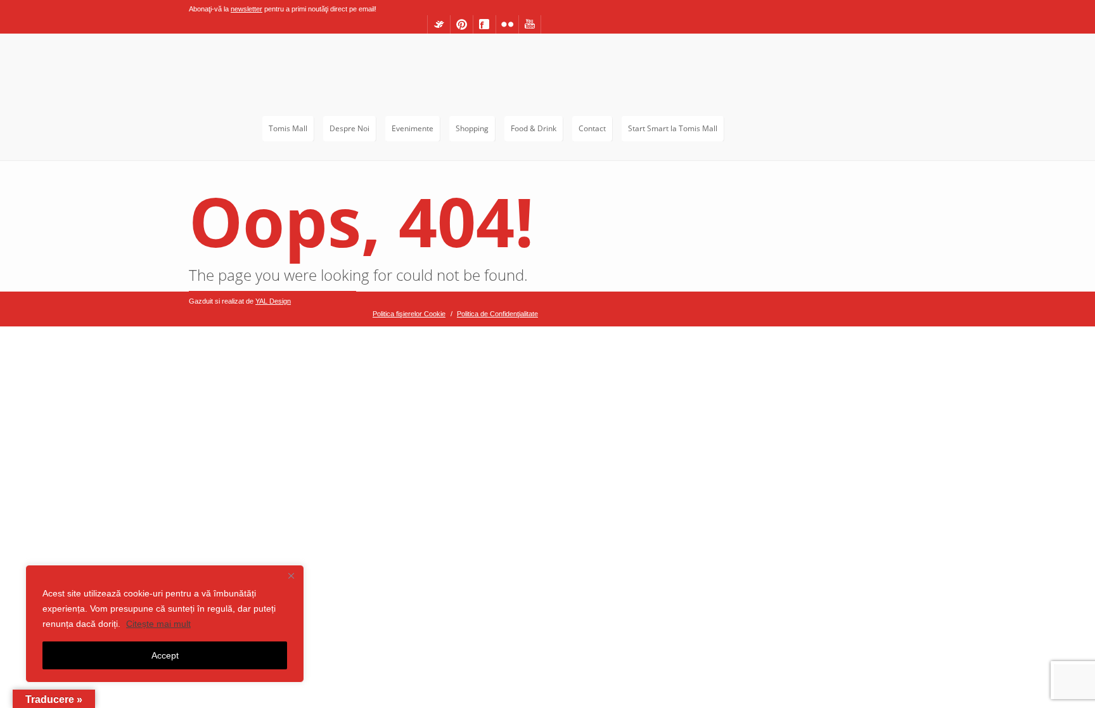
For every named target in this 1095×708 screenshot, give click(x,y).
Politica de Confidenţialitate (497, 314)
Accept (165, 655)
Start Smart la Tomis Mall (672, 128)
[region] (164, 624)
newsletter (246, 9)
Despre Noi (349, 128)
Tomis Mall (288, 128)
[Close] (290, 575)
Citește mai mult (158, 624)
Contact (592, 128)
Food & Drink (533, 128)
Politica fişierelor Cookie (409, 314)
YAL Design (273, 301)
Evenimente (412, 128)
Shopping (472, 128)
